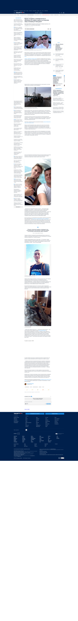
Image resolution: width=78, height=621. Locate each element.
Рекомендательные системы (42, 453)
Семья (46, 426)
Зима (37, 417)
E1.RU (25, 56)
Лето (37, 421)
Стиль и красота (57, 418)
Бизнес (27, 418)
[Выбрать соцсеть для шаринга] (50, 29)
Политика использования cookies (43, 452)
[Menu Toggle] (14, 13)
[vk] (26, 430)
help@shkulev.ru (19, 456)
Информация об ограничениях (43, 451)
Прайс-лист (15, 418)
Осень (46, 418)
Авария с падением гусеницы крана (31, 58)
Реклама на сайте (16, 417)
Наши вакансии (16, 421)
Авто (26, 417)
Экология (56, 421)
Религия (46, 425)
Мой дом (37, 422)
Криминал (37, 418)
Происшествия (47, 421)
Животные (27, 425)
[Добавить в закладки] (48, 29)
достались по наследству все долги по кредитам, (40, 218)
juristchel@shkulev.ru (32, 455)
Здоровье (27, 426)
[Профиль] (64, 13)
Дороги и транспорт (28, 422)
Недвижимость (38, 425)
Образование (38, 426)
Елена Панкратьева (30, 383)
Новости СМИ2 (27, 409)
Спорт (55, 417)
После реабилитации (42, 330)
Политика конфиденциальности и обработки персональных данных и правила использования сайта (51, 454)
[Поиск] (60, 13)
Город (26, 421)
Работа (46, 422)
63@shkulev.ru (22, 454)
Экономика (56, 422)
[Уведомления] (62, 13)
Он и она (46, 417)
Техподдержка (16, 422)
